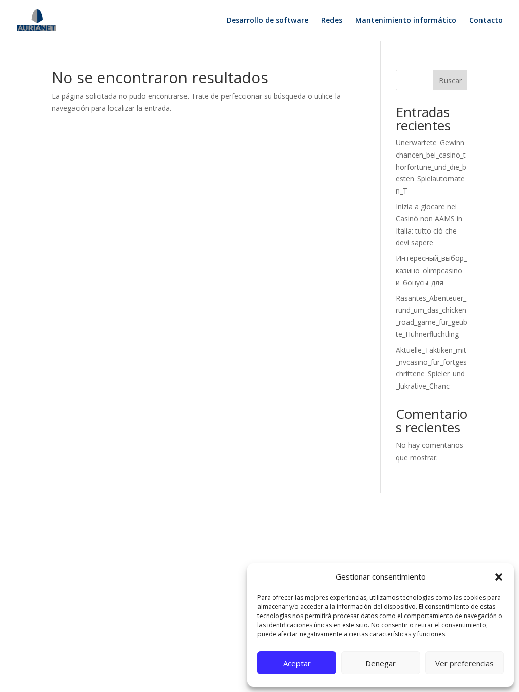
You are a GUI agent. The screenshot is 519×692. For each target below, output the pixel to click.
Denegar (380, 663)
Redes (331, 21)
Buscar (450, 80)
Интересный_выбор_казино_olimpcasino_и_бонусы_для (431, 270)
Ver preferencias (464, 663)
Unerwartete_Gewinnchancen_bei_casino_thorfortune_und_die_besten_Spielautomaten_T (431, 167)
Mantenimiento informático (405, 21)
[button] (499, 577)
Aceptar (297, 663)
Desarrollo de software (267, 21)
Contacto (486, 21)
